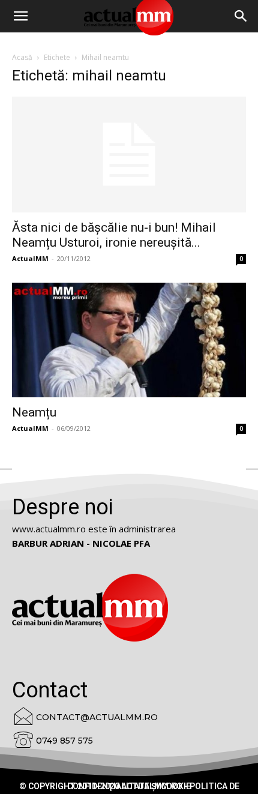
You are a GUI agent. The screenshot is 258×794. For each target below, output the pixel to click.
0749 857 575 (64, 740)
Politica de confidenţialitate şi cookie (153, 786)
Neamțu (34, 412)
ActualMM (30, 258)
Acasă (22, 57)
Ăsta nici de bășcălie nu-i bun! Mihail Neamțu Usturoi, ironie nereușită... (114, 235)
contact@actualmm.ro (97, 717)
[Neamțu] (129, 340)
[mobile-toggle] (20, 16)
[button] (241, 16)
